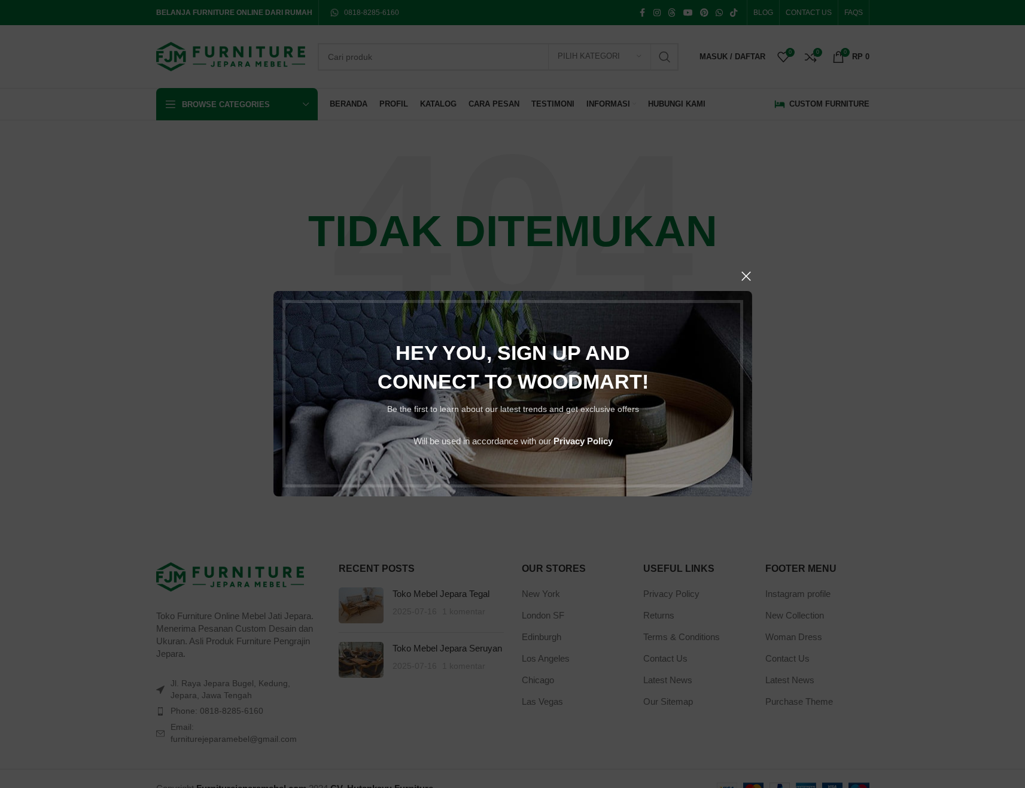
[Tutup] (746, 276)
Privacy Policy (582, 442)
